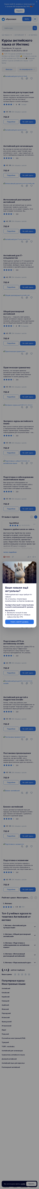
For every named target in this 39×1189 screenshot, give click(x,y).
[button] (33, 565)
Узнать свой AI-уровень (19, 622)
